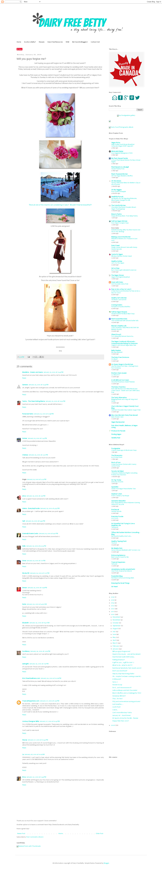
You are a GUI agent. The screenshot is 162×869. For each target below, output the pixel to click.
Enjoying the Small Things (120, 583)
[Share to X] (38, 357)
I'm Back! (114, 359)
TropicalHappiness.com (30, 701)
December (116, 617)
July (114, 631)
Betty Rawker (116, 350)
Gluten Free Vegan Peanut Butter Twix (123, 489)
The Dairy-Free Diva (118, 387)
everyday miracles (117, 482)
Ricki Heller (115, 228)
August (115, 628)
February (116, 646)
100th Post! (116, 707)
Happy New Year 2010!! (120, 721)
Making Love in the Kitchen (121, 237)
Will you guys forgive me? (121, 651)
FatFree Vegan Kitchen (119, 221)
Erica (24, 777)
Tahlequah (114, 527)
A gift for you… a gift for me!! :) (123, 662)
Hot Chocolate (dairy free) (119, 284)
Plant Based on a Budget (120, 167)
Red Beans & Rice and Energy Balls (122, 578)
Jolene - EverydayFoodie (31, 508)
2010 (113, 614)
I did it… (115, 710)
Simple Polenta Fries (117, 169)
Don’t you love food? (119, 671)
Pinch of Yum (116, 462)
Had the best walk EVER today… (123, 657)
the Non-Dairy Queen (119, 373)
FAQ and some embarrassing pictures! (126, 701)
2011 (112, 611)
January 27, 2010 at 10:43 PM (38, 740)
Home (19, 42)
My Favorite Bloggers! (80, 42)
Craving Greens (116, 305)
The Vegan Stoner (117, 275)
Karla (24, 604)
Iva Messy (26, 651)
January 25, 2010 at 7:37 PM (39, 573)
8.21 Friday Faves (116, 457)
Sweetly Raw (115, 438)
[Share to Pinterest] (43, 357)
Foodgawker (115, 448)
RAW (67, 42)
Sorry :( (115, 682)
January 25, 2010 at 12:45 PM (53, 372)
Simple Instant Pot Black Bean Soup (122, 314)
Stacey (24, 740)
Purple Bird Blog (117, 576)
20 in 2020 (114, 518)
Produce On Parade (118, 431)
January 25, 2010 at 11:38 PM (37, 587)
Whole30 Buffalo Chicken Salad (121, 256)
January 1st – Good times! (121, 715)
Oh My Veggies (116, 190)
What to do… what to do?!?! (122, 665)
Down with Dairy (117, 282)
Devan (24, 587)
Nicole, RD (25, 573)
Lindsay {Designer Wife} (30, 721)
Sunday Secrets (116, 511)
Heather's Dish (116, 494)
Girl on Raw (115, 268)
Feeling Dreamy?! (118, 660)
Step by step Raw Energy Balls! (123, 674)
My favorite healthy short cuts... (121, 536)
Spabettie (114, 487)
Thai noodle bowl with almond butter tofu (124, 320)
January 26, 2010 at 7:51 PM (39, 664)
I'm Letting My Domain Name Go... (122, 336)
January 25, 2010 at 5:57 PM (48, 533)
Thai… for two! (117, 698)
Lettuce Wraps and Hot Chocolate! (124, 690)
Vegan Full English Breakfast (120, 277)
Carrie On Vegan (117, 254)
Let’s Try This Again (117, 263)
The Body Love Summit (118, 299)
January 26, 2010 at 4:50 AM (37, 604)
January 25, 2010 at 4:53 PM (50, 508)
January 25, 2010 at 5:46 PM (35, 521)
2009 (113, 725)
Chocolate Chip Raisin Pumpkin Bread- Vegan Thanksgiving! (123, 208)
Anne (24, 560)
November (116, 620)
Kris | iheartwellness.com (31, 678)
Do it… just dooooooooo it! (122, 687)
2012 (113, 609)
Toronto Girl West (117, 471)
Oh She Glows (116, 181)
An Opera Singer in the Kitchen (122, 364)
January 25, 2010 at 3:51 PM (36, 496)
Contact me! (95, 42)
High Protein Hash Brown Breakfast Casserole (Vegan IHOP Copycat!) (122, 145)
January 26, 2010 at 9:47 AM (39, 623)
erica (24, 496)
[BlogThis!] (36, 357)
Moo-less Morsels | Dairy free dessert (124, 415)
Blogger (106, 863)
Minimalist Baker (117, 151)
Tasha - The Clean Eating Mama (33, 401)
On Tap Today (116, 480)
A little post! (116, 679)
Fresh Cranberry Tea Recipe (120, 496)
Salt (23, 521)
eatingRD (25, 664)
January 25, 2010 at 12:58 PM (44, 414)
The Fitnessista (116, 455)
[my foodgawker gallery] (126, 115)
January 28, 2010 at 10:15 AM (35, 754)
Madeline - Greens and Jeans (32, 372)
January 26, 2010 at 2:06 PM (40, 651)
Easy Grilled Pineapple (118, 191)
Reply (24, 378)
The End (114, 543)
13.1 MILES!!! (115, 375)
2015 (112, 600)
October (116, 623)
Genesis (25, 385)
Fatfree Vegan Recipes (119, 312)
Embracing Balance (118, 555)
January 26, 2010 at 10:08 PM (51, 678)
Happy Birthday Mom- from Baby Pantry (124, 216)
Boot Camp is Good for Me (120, 557)
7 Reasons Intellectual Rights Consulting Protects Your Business (124, 474)
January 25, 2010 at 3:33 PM (36, 479)
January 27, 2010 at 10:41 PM (50, 721)
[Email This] (34, 357)
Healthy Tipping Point (119, 541)
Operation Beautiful (118, 501)
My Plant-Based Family (119, 158)
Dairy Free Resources (55, 42)
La (23, 754)
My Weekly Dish (116, 548)
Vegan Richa (115, 142)
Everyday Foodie (117, 516)
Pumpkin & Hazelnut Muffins (120, 307)
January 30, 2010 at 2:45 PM (36, 777)
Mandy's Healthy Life (118, 326)
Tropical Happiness (118, 562)
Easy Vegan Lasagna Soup (120, 223)
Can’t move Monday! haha (122, 712)
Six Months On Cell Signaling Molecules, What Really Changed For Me (124, 199)
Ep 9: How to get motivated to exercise (123, 270)
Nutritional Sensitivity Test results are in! (126, 668)
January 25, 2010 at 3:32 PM (38, 455)
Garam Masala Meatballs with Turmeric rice (125, 550)
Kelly (24, 546)
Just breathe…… (117, 704)
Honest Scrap (117, 685)
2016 (113, 597)
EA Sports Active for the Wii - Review (125, 718)
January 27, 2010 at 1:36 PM (49, 701)
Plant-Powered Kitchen (119, 174)
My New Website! (117, 352)
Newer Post (21, 833)
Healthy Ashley (116, 261)
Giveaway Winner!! (119, 696)
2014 (113, 603)
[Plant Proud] (116, 334)
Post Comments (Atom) (34, 837)
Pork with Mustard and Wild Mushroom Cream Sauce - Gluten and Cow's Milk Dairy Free (125, 390)
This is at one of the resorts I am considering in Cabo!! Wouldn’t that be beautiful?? (60, 205)
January (116, 649)
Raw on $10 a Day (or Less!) (121, 289)
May (114, 637)
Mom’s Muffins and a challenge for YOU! (126, 693)
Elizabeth (25, 623)
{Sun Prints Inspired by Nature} (121, 571)
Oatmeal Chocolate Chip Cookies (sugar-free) (126, 410)
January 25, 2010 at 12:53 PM (55, 401)
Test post (114, 564)
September (117, 626)
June (114, 634)
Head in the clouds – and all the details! (126, 654)
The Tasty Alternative (119, 397)
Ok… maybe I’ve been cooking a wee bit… (127, 676)
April (114, 640)
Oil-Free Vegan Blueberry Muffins (122, 176)
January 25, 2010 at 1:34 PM (37, 438)
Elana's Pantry (116, 214)
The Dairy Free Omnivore (120, 357)
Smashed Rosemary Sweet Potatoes (123, 382)
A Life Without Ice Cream (120, 380)
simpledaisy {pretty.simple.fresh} (123, 569)
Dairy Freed (115, 245)
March (115, 643)
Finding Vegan (116, 434)
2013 (113, 606)
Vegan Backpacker (118, 422)
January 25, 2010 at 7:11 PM (36, 560)
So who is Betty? (30, 42)
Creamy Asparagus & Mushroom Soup (124, 450)
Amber (24, 438)
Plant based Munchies (119, 319)
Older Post (99, 833)
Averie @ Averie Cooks (30, 533)
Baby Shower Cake (117, 417)
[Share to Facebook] (40, 357)
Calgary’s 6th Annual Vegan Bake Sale (123, 345)
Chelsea (25, 455)
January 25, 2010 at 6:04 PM (36, 546)
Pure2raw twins (27, 414)
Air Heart (114, 586)
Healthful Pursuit (117, 196)
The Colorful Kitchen (118, 205)
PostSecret (115, 509)
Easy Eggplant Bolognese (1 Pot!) (122, 153)
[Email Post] (28, 357)
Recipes (41, 42)
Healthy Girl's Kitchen (119, 298)
